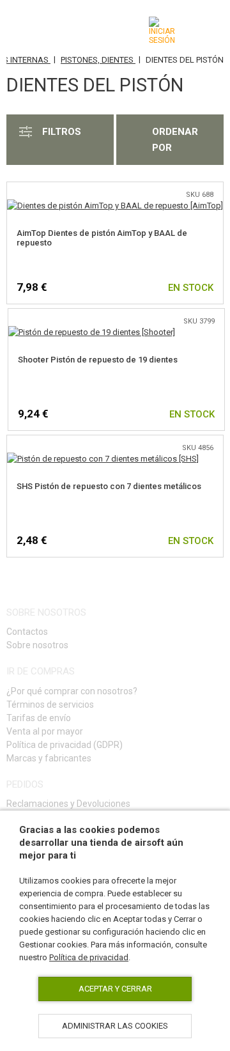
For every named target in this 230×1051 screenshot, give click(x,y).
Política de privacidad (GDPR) (64, 745)
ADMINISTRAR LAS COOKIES (115, 1026)
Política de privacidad (88, 957)
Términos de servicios (50, 704)
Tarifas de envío (38, 718)
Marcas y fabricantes (48, 758)
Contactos (27, 632)
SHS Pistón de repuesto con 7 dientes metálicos (109, 486)
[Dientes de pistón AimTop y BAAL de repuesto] (115, 205)
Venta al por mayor (44, 731)
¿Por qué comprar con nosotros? (71, 691)
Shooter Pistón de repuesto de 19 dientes (98, 359)
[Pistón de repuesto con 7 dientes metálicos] (103, 458)
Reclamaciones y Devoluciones (68, 803)
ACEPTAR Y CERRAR (115, 988)
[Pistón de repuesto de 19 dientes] (91, 332)
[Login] (162, 31)
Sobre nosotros (37, 645)
